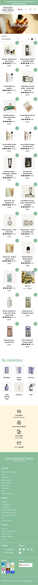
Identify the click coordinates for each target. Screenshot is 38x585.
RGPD (3, 491)
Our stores (4, 528)
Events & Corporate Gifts (8, 531)
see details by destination (18, 3)
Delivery (4, 474)
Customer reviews (6, 520)
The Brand (4, 501)
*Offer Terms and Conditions (9, 472)
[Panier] (30, 9)
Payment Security (6, 483)
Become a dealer (6, 534)
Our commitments (6, 504)
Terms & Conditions (7, 480)
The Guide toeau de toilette (9, 515)
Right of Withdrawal (7, 493)
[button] (7, 63)
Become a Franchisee (7, 536)
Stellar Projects (29, 581)
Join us (4, 539)
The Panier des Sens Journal (9, 509)
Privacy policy (5, 488)
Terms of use (5, 477)
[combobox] (20, 9)
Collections (21, 21)
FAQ (3, 518)
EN (21, 9)
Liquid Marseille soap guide (9, 512)
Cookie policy (5, 485)
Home (14, 21)
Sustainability (5, 507)
